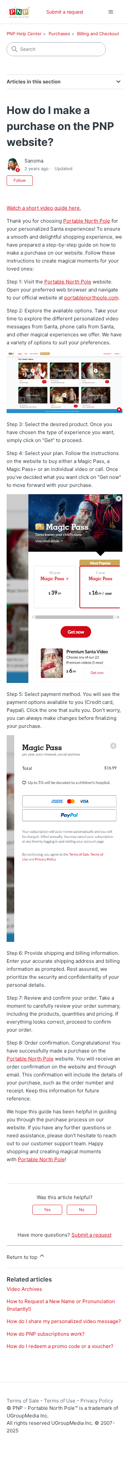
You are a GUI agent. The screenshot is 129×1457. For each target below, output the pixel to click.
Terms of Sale (23, 1401)
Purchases (59, 33)
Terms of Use (59, 1401)
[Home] (19, 12)
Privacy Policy (96, 1401)
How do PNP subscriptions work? (46, 1334)
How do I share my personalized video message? (64, 1321)
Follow (20, 180)
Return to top (23, 1257)
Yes (47, 1209)
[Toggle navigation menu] (111, 12)
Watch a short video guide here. (44, 208)
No (81, 1209)
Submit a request (64, 12)
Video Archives (24, 1289)
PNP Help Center (24, 33)
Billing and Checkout (98, 33)
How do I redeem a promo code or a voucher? (60, 1346)
